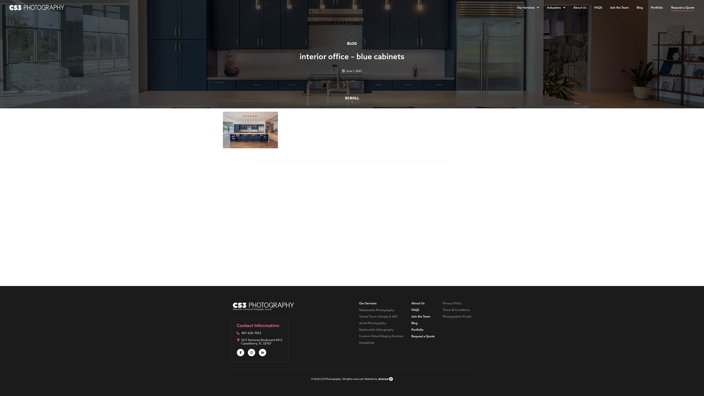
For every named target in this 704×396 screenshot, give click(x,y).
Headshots (366, 342)
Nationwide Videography (376, 329)
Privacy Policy (452, 303)
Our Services (526, 7)
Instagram (251, 352)
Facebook (240, 352)
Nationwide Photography (376, 310)
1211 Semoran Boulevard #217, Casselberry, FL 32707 (262, 341)
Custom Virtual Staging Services (381, 336)
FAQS (598, 7)
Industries (554, 7)
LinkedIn (262, 352)
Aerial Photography (372, 323)
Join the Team (619, 7)
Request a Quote (423, 336)
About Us (579, 7)
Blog (640, 7)
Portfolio (657, 7)
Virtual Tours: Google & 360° (378, 316)
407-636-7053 (251, 333)
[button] (683, 7)
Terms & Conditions (456, 310)
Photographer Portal (457, 316)
